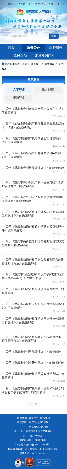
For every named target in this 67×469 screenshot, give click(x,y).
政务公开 (33, 47)
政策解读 (49, 64)
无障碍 (11, 4)
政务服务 (55, 47)
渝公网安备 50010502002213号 (41, 449)
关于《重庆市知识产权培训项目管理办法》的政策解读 (33, 291)
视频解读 (19, 97)
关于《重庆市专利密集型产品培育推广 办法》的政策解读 (33, 110)
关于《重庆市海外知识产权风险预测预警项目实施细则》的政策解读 (33, 199)
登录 (50, 4)
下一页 (33, 404)
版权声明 (33, 418)
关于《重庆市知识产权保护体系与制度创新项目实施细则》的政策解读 (33, 213)
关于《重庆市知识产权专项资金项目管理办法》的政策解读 (31, 140)
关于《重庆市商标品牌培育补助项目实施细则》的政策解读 (31, 155)
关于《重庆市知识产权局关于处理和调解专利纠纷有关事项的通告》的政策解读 (33, 390)
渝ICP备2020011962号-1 (38, 444)
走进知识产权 (44, 55)
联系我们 (45, 418)
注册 (62, 4)
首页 (11, 47)
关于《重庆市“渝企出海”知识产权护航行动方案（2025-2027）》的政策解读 (33, 276)
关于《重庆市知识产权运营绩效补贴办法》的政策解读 (33, 375)
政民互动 (20, 55)
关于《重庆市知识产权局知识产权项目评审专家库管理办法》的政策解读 (33, 338)
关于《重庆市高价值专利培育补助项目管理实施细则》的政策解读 (33, 243)
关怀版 (22, 4)
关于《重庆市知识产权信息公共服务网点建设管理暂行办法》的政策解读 (33, 261)
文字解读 (19, 89)
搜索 (53, 36)
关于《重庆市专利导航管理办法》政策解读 (33, 351)
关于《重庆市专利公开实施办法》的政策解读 (34, 362)
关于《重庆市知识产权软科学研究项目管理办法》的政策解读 (33, 228)
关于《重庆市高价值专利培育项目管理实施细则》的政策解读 (33, 305)
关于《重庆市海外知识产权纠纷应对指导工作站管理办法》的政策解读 (33, 184)
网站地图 (22, 418)
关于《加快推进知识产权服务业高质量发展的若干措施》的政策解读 (33, 125)
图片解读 (48, 89)
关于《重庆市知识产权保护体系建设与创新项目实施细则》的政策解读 (33, 320)
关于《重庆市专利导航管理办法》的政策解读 (34, 168)
